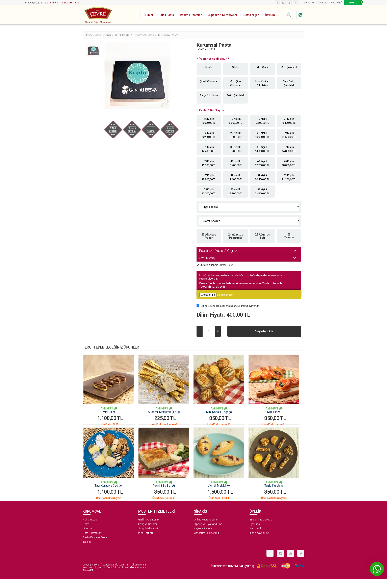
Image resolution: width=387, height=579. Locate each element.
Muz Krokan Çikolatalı (262, 83)
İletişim (87, 541)
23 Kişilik (208, 134)
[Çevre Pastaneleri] (98, 14)
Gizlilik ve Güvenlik (148, 519)
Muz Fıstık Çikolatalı (289, 83)
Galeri (86, 524)
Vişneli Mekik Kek (219, 485)
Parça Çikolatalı (209, 95)
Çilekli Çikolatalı (209, 81)
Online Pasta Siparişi (206, 519)
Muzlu (208, 67)
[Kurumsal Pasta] (93, 49)
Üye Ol (322, 2)
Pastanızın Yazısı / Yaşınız (218, 251)
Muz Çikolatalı (289, 67)
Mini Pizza (274, 412)
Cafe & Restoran (92, 532)
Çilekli (235, 67)
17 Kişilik (235, 120)
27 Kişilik (262, 134)
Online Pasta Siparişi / (99, 35)
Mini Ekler (109, 412)
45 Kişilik (289, 163)
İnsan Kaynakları (259, 532)
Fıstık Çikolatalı (235, 95)
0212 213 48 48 (49, 2)
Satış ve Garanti (147, 524)
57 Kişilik (235, 191)
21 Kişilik (288, 120)
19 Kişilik (262, 120)
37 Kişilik (289, 149)
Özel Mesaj (207, 258)
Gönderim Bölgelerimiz (207, 532)
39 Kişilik (209, 163)
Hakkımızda (90, 519)
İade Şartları (145, 532)
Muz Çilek (262, 67)
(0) (340, 2)
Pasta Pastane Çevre (95, 537)
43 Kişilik (262, 163)
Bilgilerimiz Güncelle (261, 519)
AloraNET (88, 570)
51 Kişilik (262, 177)
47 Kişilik (209, 177)
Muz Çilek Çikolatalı (235, 83)
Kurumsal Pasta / (145, 35)
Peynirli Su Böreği (164, 485)
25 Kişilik (235, 134)
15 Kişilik (208, 120)
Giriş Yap (309, 2)
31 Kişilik (209, 149)
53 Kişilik (289, 177)
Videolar (87, 528)
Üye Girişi (255, 524)
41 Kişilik (235, 163)
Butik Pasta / (124, 35)
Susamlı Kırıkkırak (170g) (164, 412)
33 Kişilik (235, 149)
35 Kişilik (262, 149)
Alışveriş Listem (203, 528)
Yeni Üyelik (256, 528)
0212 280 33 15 (70, 2)
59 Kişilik (262, 191)
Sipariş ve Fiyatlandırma (208, 524)
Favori (335, 2)
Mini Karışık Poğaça (219, 412)
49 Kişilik (235, 177)
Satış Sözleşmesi (148, 528)
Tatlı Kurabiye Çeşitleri (109, 485)
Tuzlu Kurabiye (274, 485)
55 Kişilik (209, 191)
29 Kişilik (289, 134)
